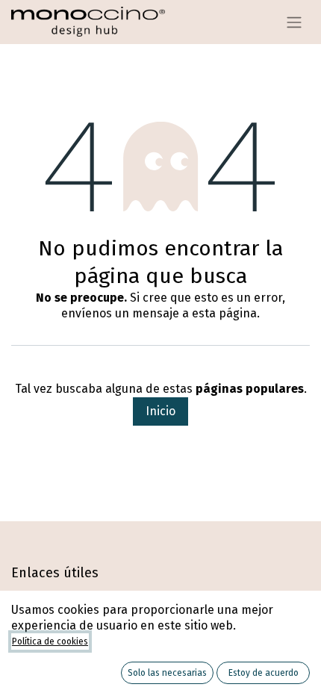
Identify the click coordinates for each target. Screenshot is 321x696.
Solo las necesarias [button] (167, 673)
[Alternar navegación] (294, 22)
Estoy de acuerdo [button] (263, 673)
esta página (224, 313)
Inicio (160, 411)
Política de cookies (50, 641)
